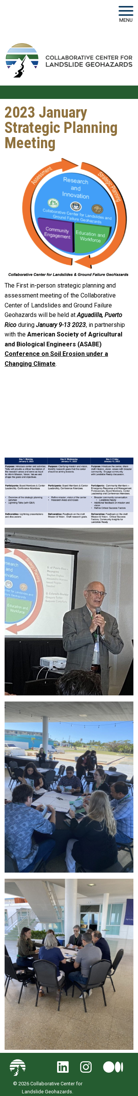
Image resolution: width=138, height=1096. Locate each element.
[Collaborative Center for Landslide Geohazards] (69, 60)
